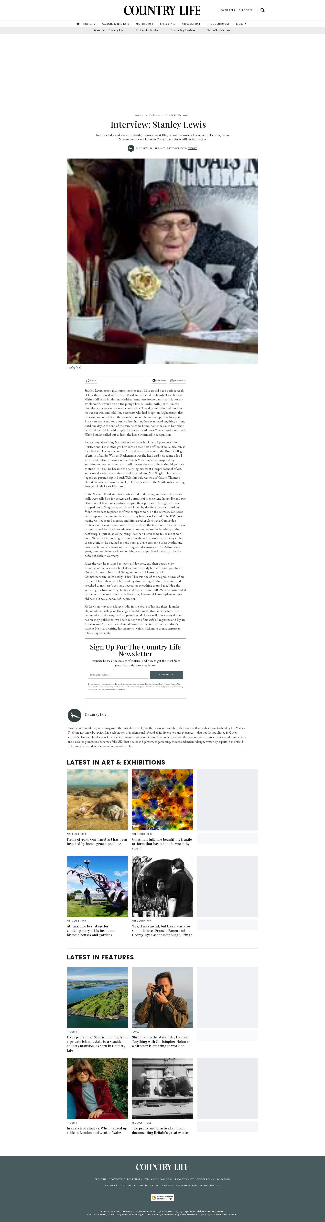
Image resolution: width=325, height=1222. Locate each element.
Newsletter (179, 380)
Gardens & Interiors (115, 24)
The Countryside (218, 24)
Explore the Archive (147, 30)
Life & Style (167, 24)
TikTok (154, 1185)
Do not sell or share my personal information (190, 1185)
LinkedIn (142, 1185)
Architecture (145, 24)
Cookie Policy (205, 1179)
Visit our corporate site (210, 1211)
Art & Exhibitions (177, 115)
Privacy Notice (170, 683)
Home (139, 115)
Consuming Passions (183, 30)
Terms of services (122, 683)
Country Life (145, 148)
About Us (100, 1179)
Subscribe (246, 10)
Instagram (223, 1179)
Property (89, 24)
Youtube (125, 1185)
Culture (154, 115)
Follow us (161, 380)
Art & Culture (191, 24)
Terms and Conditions (158, 1179)
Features (192, 148)
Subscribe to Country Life (109, 30)
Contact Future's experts (125, 1179)
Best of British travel (219, 30)
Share (93, 380)
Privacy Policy (184, 1179)
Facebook (111, 1185)
